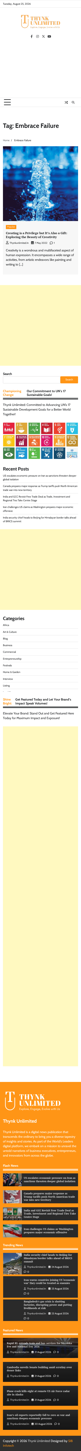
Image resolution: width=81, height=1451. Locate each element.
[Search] (73, 102)
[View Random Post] (66, 102)
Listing (6, 685)
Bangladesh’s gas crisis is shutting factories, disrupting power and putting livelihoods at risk (48, 1305)
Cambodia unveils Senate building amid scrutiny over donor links (39, 1369)
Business (7, 645)
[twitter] (43, 36)
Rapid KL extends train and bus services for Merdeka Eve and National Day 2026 (39, 1345)
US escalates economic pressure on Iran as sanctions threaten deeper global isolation (49, 1179)
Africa (6, 625)
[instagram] (38, 36)
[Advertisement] (40, 69)
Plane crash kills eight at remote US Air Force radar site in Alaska (38, 1393)
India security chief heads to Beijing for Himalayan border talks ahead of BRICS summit (48, 1258)
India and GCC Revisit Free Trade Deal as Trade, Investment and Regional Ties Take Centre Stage (50, 1214)
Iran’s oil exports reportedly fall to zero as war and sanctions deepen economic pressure (38, 1416)
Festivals (7, 665)
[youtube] (49, 36)
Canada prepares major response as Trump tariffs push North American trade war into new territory (49, 1197)
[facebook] (32, 36)
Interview (8, 678)
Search (7, 374)
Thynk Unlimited (39, 1441)
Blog (5, 638)
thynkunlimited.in (19, 242)
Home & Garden (11, 672)
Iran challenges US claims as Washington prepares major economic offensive (48, 1230)
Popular (11, 227)
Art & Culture (10, 631)
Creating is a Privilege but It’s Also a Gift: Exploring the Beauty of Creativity (36, 235)
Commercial (9, 651)
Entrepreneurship (12, 658)
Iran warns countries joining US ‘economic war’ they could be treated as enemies (49, 1281)
